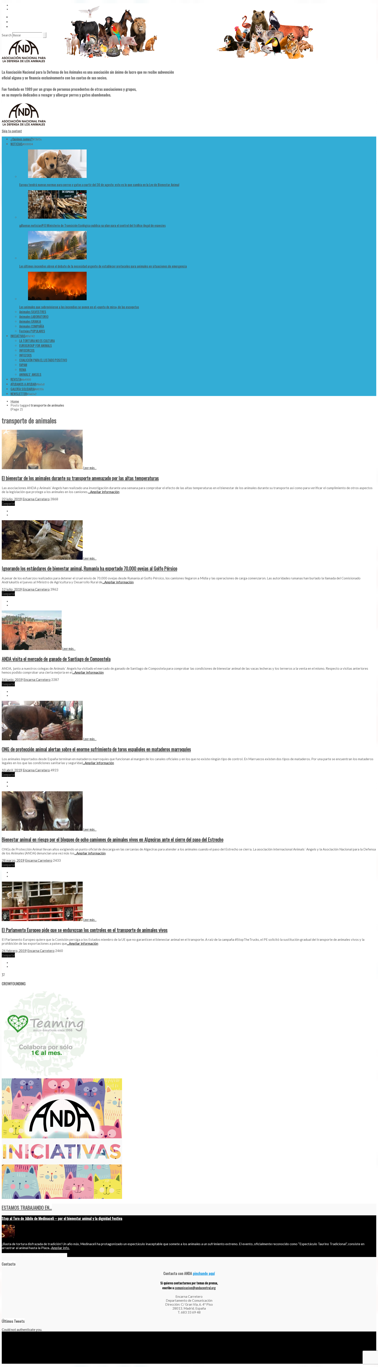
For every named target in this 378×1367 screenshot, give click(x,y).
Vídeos (14, 16)
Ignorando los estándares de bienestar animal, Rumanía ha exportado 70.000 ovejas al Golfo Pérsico (89, 568)
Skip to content (12, 130)
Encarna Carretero (36, 499)
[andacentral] (24, 63)
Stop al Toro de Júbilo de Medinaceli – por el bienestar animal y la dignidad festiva (62, 1218)
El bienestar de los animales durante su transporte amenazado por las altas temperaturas (80, 478)
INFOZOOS (25, 355)
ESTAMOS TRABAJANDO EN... (27, 1207)
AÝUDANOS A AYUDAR (23, 384)
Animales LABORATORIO (33, 316)
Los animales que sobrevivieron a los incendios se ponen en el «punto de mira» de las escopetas (79, 306)
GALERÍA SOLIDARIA (22, 388)
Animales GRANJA (30, 321)
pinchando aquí (204, 1273)
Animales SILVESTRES (32, 311)
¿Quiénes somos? (21, 139)
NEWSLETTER (18, 393)
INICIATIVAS (17, 335)
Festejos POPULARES (32, 330)
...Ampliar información (103, 492)
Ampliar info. (60, 1248)
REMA (22, 369)
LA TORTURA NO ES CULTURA (37, 340)
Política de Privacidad (28, 1362)
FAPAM (23, 364)
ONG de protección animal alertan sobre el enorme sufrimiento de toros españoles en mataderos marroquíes (96, 749)
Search (7, 35)
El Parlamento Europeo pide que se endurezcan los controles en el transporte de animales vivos (85, 930)
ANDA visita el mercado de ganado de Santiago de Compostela (56, 658)
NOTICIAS (16, 143)
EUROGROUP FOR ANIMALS (35, 345)
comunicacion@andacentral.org (195, 1287)
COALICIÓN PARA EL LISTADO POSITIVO (43, 359)
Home (14, 401)
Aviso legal (8, 1362)
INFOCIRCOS (27, 350)
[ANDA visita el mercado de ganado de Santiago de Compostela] (32, 649)
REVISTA (15, 379)
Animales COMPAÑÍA (31, 326)
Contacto (16, 21)
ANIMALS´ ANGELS (30, 374)
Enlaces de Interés (21, 26)
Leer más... (89, 467)
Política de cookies (53, 1362)
